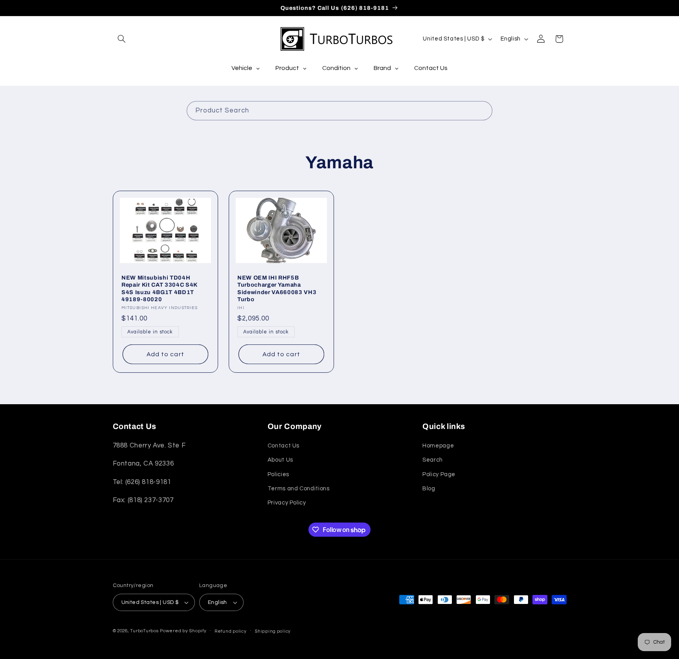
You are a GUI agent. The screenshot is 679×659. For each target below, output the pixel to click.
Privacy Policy (287, 503)
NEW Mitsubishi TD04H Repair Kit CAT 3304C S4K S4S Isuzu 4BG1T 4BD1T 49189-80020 (159, 288)
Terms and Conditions (299, 488)
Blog (428, 488)
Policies (278, 474)
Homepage (438, 446)
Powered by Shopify (183, 631)
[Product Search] (483, 110)
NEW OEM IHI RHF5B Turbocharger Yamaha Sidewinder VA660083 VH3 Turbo (276, 288)
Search (432, 460)
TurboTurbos (144, 631)
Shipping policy (273, 631)
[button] (122, 39)
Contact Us (283, 446)
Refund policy (231, 631)
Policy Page (438, 474)
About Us (280, 460)
